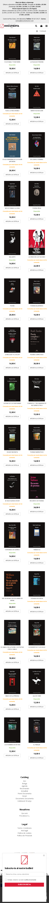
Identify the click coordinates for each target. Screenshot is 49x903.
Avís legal (24, 830)
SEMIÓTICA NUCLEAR (37, 110)
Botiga (24, 783)
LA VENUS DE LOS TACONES (36, 257)
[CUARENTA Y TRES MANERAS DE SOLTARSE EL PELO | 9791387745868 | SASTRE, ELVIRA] (36, 388)
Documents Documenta (25, 798)
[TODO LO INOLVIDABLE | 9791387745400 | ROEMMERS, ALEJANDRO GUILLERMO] (12, 96)
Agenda (24, 786)
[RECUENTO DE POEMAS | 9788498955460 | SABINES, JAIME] (36, 486)
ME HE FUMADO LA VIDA (12, 208)
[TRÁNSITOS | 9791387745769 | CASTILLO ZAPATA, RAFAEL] (36, 535)
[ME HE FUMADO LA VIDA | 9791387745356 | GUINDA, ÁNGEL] (12, 193)
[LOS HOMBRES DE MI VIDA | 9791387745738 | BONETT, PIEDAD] (12, 730)
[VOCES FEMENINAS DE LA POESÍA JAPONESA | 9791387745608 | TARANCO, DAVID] (12, 145)
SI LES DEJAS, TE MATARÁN (12, 62)
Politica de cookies (24, 833)
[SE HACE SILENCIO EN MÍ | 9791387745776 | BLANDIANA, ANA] (12, 486)
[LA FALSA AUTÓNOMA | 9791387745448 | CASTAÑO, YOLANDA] (36, 47)
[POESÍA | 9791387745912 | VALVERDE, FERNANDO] (12, 291)
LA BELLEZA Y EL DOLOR (12, 354)
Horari (24, 796)
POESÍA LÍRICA (37, 208)
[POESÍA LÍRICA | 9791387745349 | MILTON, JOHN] (36, 193)
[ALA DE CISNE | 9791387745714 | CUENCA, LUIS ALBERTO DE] (36, 681)
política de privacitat (30, 879)
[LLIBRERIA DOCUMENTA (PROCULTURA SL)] (10, 26)
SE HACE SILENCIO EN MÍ (12, 501)
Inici (24, 781)
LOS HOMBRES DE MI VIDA (12, 744)
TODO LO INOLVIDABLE (12, 110)
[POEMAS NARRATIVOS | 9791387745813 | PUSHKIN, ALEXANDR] (36, 437)
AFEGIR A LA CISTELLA (12, 73)
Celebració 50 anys (24, 801)
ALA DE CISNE (37, 696)
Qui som (24, 813)
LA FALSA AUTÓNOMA (36, 62)
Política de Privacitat (24, 835)
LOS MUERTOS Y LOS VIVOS (36, 647)
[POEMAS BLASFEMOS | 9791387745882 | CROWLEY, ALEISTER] (36, 291)
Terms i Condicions (24, 828)
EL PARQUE (36, 744)
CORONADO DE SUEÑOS (12, 549)
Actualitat (24, 791)
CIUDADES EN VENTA (37, 598)
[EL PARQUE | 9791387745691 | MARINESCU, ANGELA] (36, 730)
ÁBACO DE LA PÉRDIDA (12, 696)
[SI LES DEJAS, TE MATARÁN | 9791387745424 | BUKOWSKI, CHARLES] (12, 47)
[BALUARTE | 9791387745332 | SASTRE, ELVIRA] (12, 242)
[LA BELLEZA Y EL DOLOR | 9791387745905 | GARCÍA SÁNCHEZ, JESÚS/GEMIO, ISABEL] (12, 340)
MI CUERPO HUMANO (36, 159)
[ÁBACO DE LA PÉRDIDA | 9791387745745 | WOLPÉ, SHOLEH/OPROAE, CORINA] (12, 681)
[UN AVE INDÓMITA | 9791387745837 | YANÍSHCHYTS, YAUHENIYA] (12, 437)
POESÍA (12, 306)
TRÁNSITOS (36, 549)
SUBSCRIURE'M (24, 884)
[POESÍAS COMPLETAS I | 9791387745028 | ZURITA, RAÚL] (36, 340)
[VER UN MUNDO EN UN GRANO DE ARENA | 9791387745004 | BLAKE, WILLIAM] (12, 584)
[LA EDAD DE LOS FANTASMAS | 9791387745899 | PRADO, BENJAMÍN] (12, 388)
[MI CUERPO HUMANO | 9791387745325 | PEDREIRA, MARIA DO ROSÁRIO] (36, 145)
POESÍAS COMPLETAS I (37, 354)
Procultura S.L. (24, 816)
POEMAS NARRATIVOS (36, 452)
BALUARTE (12, 257)
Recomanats (24, 788)
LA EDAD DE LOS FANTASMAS (12, 403)
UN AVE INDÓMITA (12, 452)
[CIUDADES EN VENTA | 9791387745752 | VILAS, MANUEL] (36, 584)
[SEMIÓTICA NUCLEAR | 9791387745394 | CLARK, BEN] (36, 96)
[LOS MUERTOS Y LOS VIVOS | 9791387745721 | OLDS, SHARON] (36, 632)
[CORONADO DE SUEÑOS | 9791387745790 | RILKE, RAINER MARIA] (12, 535)
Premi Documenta (24, 793)
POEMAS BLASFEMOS (36, 306)
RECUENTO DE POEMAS (37, 501)
